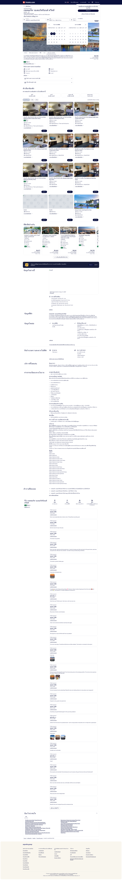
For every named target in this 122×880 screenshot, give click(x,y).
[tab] (26, 816)
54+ (96, 49)
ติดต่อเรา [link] (40, 854)
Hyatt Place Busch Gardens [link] (66, 825)
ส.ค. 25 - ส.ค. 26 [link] (32, 95)
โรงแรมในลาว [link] (25, 858)
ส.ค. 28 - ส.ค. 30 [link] (70, 95)
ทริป (89, 2)
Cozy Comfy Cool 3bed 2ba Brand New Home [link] (70, 823)
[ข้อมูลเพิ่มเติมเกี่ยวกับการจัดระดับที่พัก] (28, 12)
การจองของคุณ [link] (41, 850)
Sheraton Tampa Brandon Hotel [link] (32, 831)
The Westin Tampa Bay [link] (30, 825)
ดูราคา (44, 130)
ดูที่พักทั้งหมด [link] (28, 6)
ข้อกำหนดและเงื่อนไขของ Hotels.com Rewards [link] (76, 859)
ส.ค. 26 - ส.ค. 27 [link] (51, 95)
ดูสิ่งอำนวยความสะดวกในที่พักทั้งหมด (56, 359)
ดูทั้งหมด (25, 75)
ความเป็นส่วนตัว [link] (73, 852)
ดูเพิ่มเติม (51, 309)
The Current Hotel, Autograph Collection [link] (34, 824)
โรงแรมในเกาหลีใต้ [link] (26, 856)
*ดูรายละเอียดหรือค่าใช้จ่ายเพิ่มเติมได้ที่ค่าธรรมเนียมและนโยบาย (61, 344)
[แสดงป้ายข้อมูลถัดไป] (98, 241)
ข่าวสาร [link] (55, 853)
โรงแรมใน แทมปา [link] (40, 838)
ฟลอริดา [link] (34, 838)
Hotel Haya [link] (63, 832)
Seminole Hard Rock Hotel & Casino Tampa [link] (70, 831)
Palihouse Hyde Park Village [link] (67, 824)
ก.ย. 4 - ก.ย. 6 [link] (90, 95)
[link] (88, 18)
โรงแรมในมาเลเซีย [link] (26, 868)
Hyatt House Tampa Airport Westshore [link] (69, 827)
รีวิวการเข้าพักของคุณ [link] (42, 856)
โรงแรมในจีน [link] (25, 860)
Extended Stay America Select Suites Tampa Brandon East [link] (37, 832)
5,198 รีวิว (26, 507)
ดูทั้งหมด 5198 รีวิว (55, 808)
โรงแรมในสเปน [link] (25, 864)
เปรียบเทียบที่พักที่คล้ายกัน (62, 257)
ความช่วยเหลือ (83, 2)
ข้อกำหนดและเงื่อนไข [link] (73, 850)
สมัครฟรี (96, 264)
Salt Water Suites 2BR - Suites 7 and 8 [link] (69, 829)
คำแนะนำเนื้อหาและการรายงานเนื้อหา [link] (76, 856)
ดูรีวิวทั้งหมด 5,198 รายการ (29, 63)
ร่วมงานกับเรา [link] (88, 852)
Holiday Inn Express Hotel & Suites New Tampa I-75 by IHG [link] (37, 828)
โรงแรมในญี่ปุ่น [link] (25, 854)
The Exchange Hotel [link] (29, 821)
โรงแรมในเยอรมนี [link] (26, 866)
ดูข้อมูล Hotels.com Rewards (88, 14)
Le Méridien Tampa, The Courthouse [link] (33, 829)
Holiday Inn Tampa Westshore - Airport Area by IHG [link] (72, 830)
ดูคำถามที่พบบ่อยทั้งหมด (53, 495)
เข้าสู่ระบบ (97, 2)
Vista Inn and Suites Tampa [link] (66, 828)
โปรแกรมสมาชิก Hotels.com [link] (91, 856)
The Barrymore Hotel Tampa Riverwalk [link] (33, 820)
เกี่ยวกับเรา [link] (88, 850)
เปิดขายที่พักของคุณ (74, 2)
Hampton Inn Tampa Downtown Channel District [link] (35, 823)
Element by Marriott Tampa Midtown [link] (69, 821)
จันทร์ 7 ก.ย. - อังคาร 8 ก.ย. (55, 20)
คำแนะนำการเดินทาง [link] (89, 854)
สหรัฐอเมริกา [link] (29, 838)
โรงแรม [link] (25, 838)
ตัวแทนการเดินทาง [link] (57, 857)
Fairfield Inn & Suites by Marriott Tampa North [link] (35, 830)
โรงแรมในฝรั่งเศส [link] (26, 862)
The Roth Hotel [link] (64, 822)
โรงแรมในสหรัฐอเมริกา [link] (27, 852)
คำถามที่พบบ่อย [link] (41, 852)
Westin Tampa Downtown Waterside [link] (33, 827)
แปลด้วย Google (53, 514)
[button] (54, 31)
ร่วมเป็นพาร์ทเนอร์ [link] (57, 851)
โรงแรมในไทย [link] (25, 850)
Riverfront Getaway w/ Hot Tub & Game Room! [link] (35, 822)
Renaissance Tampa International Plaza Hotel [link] (70, 820)
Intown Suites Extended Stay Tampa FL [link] (33, 833)
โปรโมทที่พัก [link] (56, 855)
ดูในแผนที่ (52, 293)
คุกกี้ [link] (71, 854)
